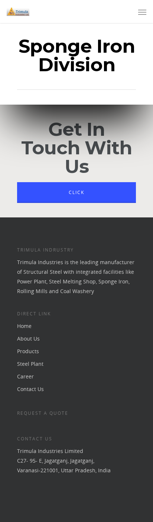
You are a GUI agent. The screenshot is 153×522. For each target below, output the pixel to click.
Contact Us (30, 389)
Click (76, 192)
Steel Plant (30, 363)
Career (25, 376)
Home (24, 325)
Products (28, 351)
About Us (28, 338)
